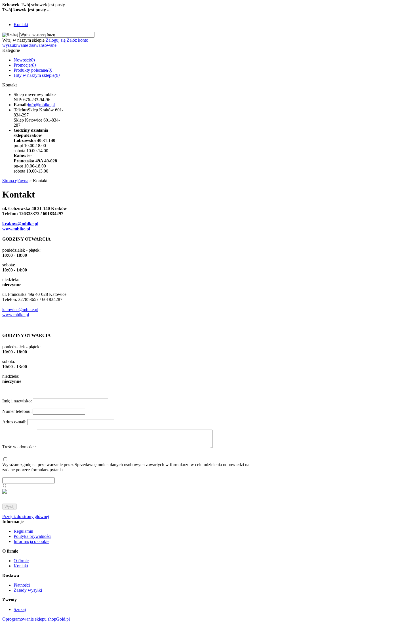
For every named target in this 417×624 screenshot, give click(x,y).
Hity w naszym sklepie (37, 75)
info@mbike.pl (41, 104)
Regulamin (23, 531)
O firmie (21, 560)
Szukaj (20, 609)
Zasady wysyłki (28, 590)
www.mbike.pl (16, 228)
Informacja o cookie (31, 541)
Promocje (25, 65)
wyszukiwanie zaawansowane (29, 45)
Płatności (22, 585)
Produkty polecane (33, 70)
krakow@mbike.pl (20, 223)
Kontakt (21, 24)
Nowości (24, 60)
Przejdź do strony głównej (25, 516)
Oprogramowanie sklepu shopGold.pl (36, 619)
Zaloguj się (56, 40)
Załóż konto (77, 40)
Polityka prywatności (32, 536)
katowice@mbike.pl (20, 309)
